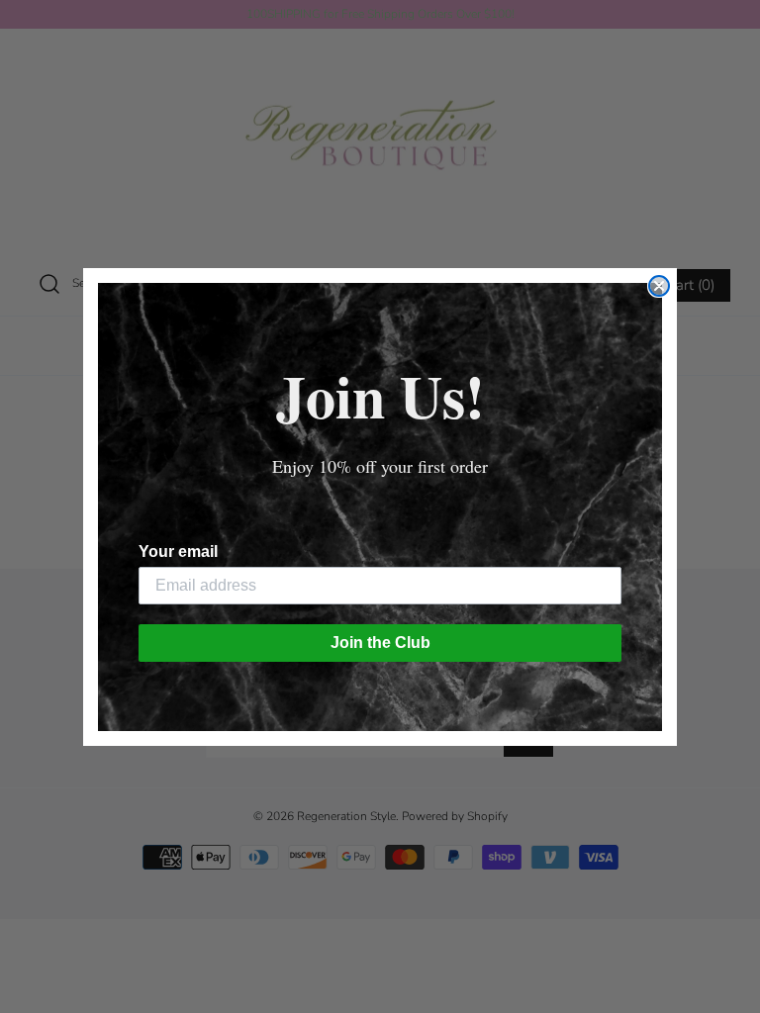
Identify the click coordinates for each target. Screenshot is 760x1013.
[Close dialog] (659, 286)
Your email (178, 551)
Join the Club (380, 642)
